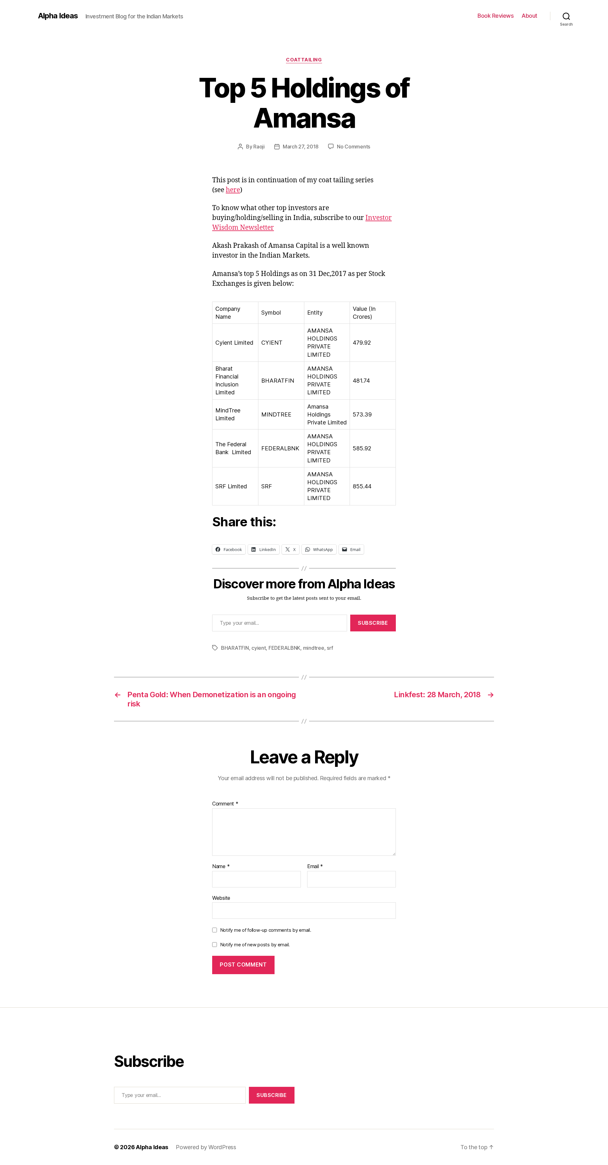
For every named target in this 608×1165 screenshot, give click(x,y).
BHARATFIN (235, 648)
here (233, 190)
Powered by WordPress (206, 1147)
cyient (258, 648)
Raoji (259, 146)
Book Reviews (496, 15)
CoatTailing (304, 60)
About (529, 15)
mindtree (313, 648)
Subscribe (373, 623)
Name (221, 866)
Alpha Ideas (58, 16)
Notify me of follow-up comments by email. (265, 930)
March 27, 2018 (301, 146)
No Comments (353, 146)
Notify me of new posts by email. (255, 945)
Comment (225, 804)
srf (330, 648)
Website (221, 898)
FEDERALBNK (284, 648)
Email (315, 866)
